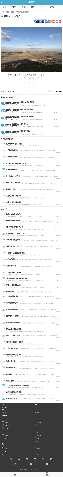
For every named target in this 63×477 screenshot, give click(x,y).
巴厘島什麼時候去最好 (14, 196)
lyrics (38, 445)
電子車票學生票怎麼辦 (14, 355)
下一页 (34, 82)
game (38, 432)
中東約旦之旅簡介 (23, 12)
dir (37, 451)
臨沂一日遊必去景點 (13, 335)
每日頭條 (47, 475)
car (5, 451)
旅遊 (12, 12)
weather (6, 422)
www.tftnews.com (32, 469)
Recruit (38, 419)
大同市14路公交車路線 (14, 272)
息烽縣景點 (24, 124)
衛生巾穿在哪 (10, 361)
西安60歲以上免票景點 (14, 392)
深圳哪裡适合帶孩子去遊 (14, 227)
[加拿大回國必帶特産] (10, 103)
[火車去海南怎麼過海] (10, 118)
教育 (14, 7)
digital (38, 448)
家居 (52, 7)
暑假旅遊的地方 (11, 368)
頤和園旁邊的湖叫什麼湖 (14, 342)
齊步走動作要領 (11, 398)
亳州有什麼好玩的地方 (14, 202)
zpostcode (6, 419)
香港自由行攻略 (11, 157)
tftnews (6, 445)
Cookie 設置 (4, 412)
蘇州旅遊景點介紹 (12, 169)
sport (38, 425)
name (5, 432)
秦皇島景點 (10, 291)
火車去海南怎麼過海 (27, 116)
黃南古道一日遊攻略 (13, 183)
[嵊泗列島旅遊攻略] (10, 110)
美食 (24, 7)
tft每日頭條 (5, 12)
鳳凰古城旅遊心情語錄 (14, 214)
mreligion (39, 422)
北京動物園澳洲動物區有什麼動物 (17, 385)
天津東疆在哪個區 (12, 348)
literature (39, 435)
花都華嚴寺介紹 (11, 266)
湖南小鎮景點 (10, 246)
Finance (39, 454)
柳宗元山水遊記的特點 (14, 329)
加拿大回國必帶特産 (27, 102)
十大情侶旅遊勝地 (12, 150)
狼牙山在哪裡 (10, 259)
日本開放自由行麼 (12, 309)
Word (5, 438)
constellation (7, 428)
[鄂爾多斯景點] (10, 132)
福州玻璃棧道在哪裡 (13, 220)
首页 (5, 7)
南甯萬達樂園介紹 (12, 303)
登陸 (35, 407)
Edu (5, 454)
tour (38, 438)
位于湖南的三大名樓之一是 (15, 233)
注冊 (35, 410)
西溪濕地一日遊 (11, 374)
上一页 (29, 82)
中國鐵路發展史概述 (13, 240)
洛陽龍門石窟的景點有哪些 (15, 253)
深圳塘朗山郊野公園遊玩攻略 (16, 163)
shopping (39, 428)
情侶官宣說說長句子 (8, 91)
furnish (6, 441)
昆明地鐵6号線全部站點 (14, 144)
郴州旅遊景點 (10, 189)
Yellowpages (7, 425)
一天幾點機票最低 (12, 296)
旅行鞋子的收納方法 (13, 176)
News (5, 448)
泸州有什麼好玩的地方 (14, 285)
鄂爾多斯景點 (25, 131)
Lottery (38, 441)
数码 (42, 7)
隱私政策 (4, 410)
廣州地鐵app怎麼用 (12, 316)
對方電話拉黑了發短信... (54, 91)
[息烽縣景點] (10, 125)
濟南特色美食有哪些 (13, 322)
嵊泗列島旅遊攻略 (26, 109)
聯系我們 (36, 412)
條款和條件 (4, 407)
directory (6, 435)
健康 (33, 7)
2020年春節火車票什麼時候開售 (17, 278)
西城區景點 (10, 381)
